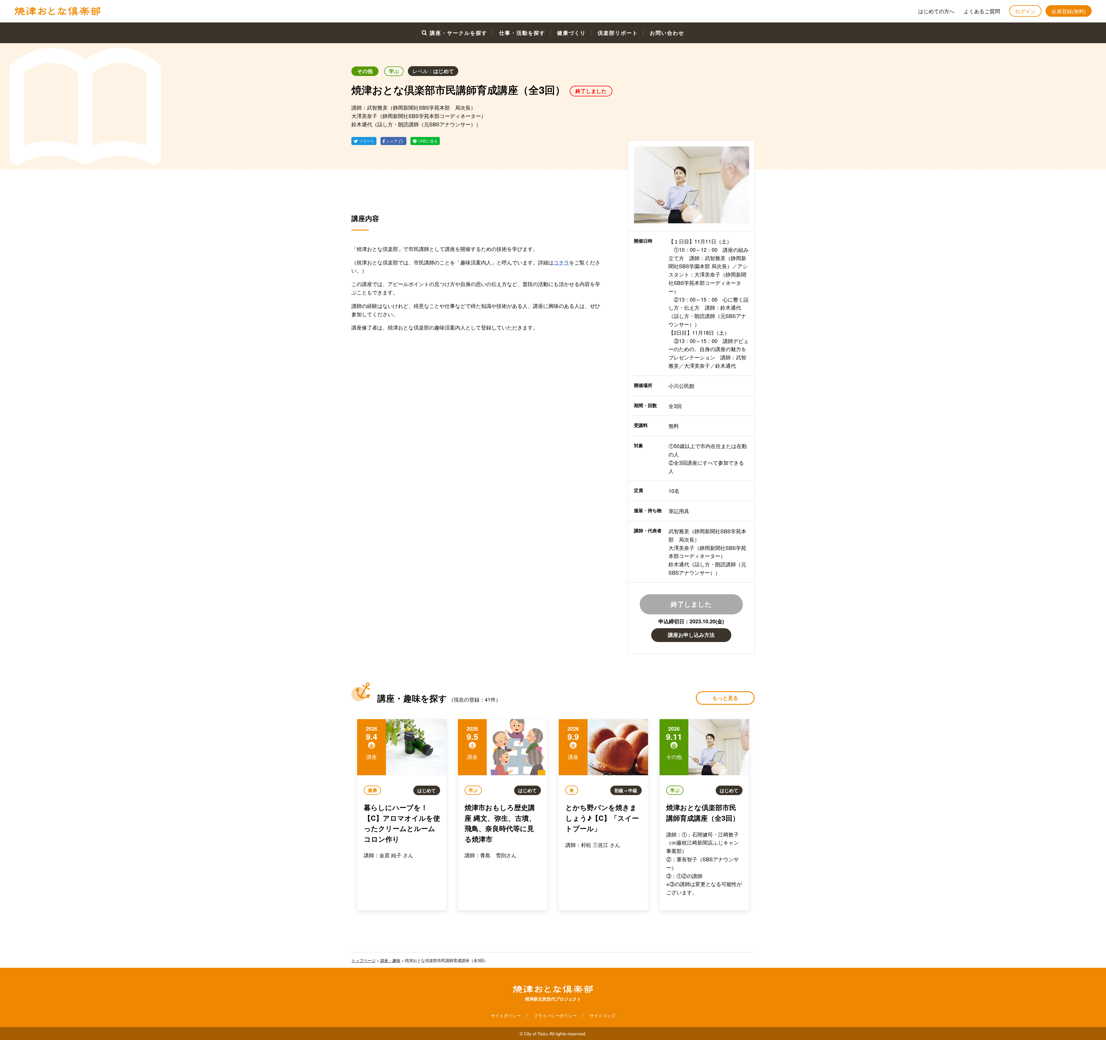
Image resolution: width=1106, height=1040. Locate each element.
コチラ (561, 262)
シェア (392, 141)
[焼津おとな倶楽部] (57, 14)
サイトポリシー (506, 1015)
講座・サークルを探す (458, 33)
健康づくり (571, 33)
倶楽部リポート (618, 33)
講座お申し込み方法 (691, 635)
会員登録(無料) (1068, 11)
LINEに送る (428, 141)
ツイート (366, 141)
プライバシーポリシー (555, 1015)
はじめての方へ (936, 11)
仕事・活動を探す (522, 33)
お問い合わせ (667, 33)
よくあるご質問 (982, 11)
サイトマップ (603, 1015)
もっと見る (725, 698)
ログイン (1025, 11)
